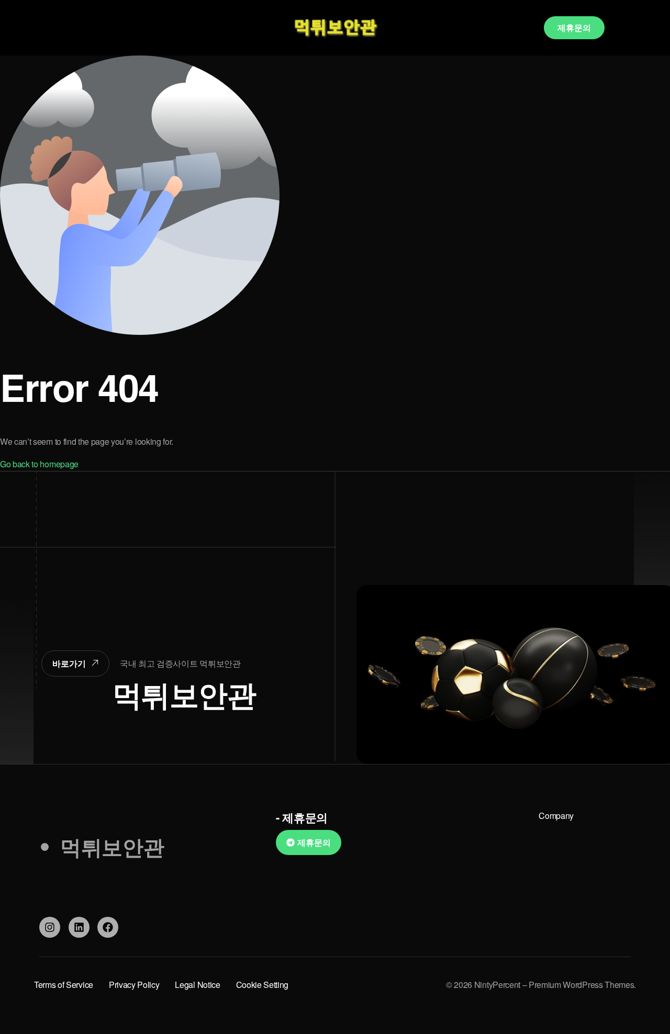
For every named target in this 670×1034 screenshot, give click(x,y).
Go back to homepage (39, 464)
